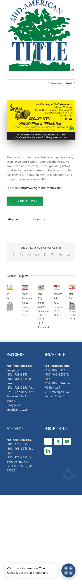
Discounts (38, 219)
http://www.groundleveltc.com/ (41, 188)
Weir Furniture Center (27, 298)
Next (69, 83)
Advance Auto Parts (54, 287)
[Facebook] (48, 441)
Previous (56, 83)
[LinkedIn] (48, 451)
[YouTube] (67, 441)
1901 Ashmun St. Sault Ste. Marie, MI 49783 (19, 466)
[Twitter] (58, 441)
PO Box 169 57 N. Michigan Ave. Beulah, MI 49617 (57, 392)
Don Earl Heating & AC (70, 287)
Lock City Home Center (38, 287)
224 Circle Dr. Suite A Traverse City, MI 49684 (21, 396)
